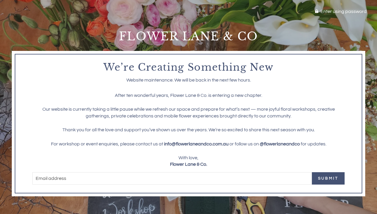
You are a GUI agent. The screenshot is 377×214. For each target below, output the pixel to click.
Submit (328, 178)
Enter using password (343, 11)
